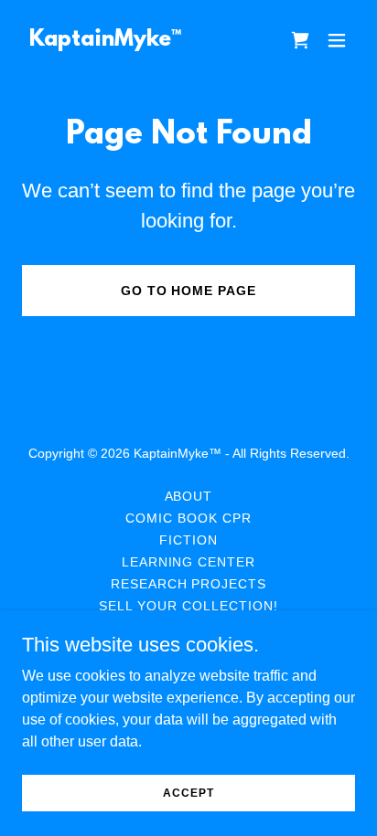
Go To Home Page (189, 290)
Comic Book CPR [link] (188, 518)
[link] (105, 40)
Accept (188, 792)
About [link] (189, 496)
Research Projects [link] (189, 584)
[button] (336, 40)
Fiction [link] (188, 540)
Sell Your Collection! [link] (188, 605)
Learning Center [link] (189, 562)
